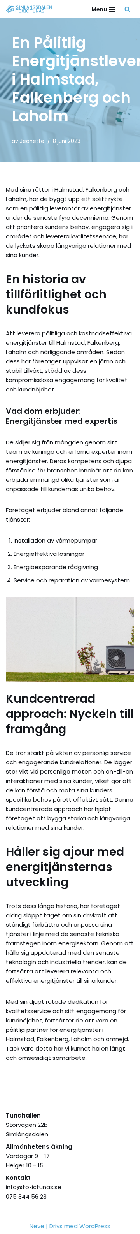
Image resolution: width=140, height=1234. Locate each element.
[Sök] (127, 9)
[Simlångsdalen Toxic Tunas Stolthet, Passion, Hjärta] (31, 9)
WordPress (94, 1226)
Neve (37, 1226)
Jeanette (32, 141)
